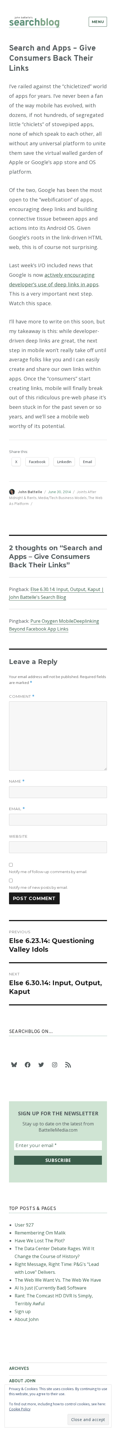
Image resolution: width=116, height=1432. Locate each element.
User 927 (24, 1225)
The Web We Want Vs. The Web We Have (58, 1280)
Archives (19, 1369)
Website (18, 836)
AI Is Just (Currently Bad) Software (50, 1288)
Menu (98, 21)
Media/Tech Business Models (62, 498)
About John (27, 1319)
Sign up (23, 1311)
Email (17, 808)
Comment (22, 696)
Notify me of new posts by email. (38, 887)
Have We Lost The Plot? (40, 1241)
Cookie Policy (19, 1409)
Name (17, 781)
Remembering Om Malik (40, 1233)
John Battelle (30, 492)
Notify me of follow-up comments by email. (48, 871)
